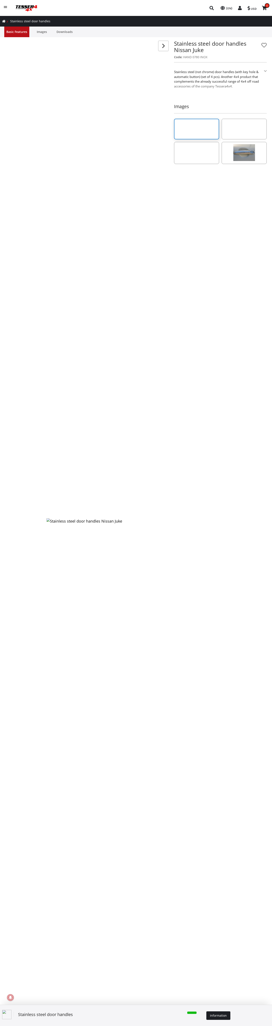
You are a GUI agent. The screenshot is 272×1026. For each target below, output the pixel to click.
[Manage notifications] (10, 997)
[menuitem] (211, 8)
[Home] (4, 21)
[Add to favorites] (264, 45)
